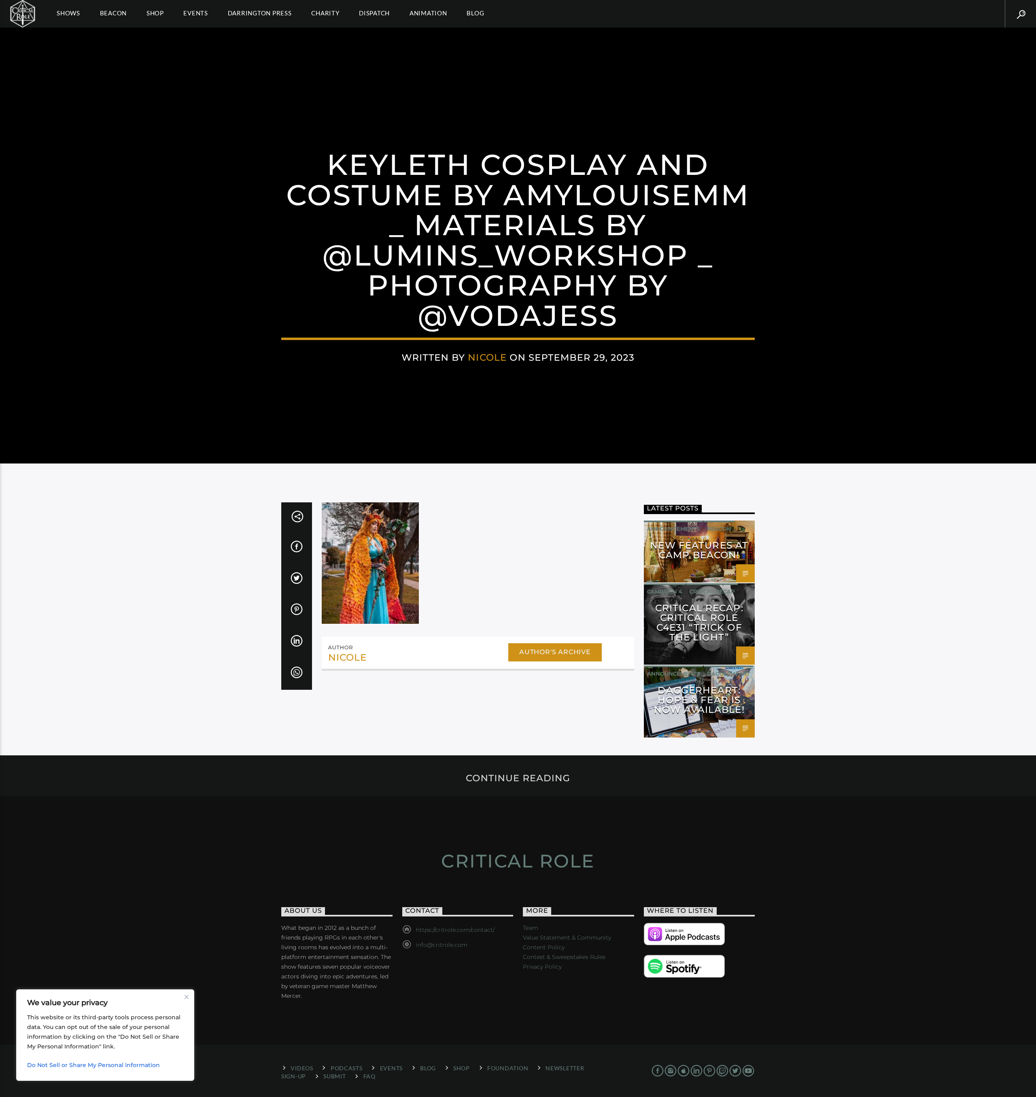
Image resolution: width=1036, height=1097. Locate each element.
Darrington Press (260, 13)
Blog (475, 13)
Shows (68, 13)
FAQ (369, 1076)
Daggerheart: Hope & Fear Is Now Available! (699, 700)
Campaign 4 (664, 591)
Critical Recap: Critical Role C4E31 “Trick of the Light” (699, 622)
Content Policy (544, 947)
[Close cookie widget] (187, 997)
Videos (302, 1068)
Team (530, 927)
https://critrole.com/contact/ (455, 929)
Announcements (673, 528)
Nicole (487, 357)
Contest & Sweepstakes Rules (564, 957)
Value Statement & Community (567, 937)
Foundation (507, 1068)
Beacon (113, 13)
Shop (155, 13)
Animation (428, 13)
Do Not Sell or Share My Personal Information (93, 1065)
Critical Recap (712, 591)
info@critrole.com (441, 944)
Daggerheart (728, 673)
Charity (325, 13)
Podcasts (347, 1068)
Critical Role (517, 861)
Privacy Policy (542, 966)
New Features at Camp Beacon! (699, 550)
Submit (334, 1076)
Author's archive (555, 652)
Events (195, 13)
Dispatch (374, 13)
